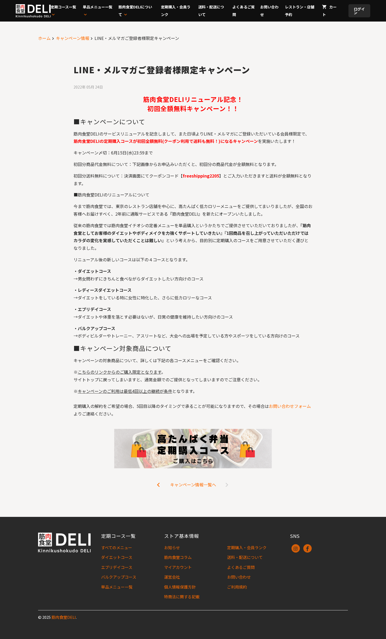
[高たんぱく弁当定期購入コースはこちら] (193, 448)
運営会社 (172, 577)
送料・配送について (245, 557)
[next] (158, 485)
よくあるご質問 (241, 567)
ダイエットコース (116, 557)
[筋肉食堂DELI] (33, 11)
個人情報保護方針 (180, 587)
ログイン (359, 10)
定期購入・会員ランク (247, 547)
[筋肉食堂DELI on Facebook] (307, 548)
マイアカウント (178, 567)
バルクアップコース (118, 577)
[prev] (227, 485)
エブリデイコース (116, 567)
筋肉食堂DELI (63, 617)
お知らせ (172, 547)
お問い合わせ (239, 577)
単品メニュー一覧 (117, 587)
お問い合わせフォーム (290, 406)
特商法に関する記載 (182, 596)
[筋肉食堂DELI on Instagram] (295, 548)
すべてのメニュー (116, 547)
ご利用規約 (237, 587)
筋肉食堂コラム (178, 557)
